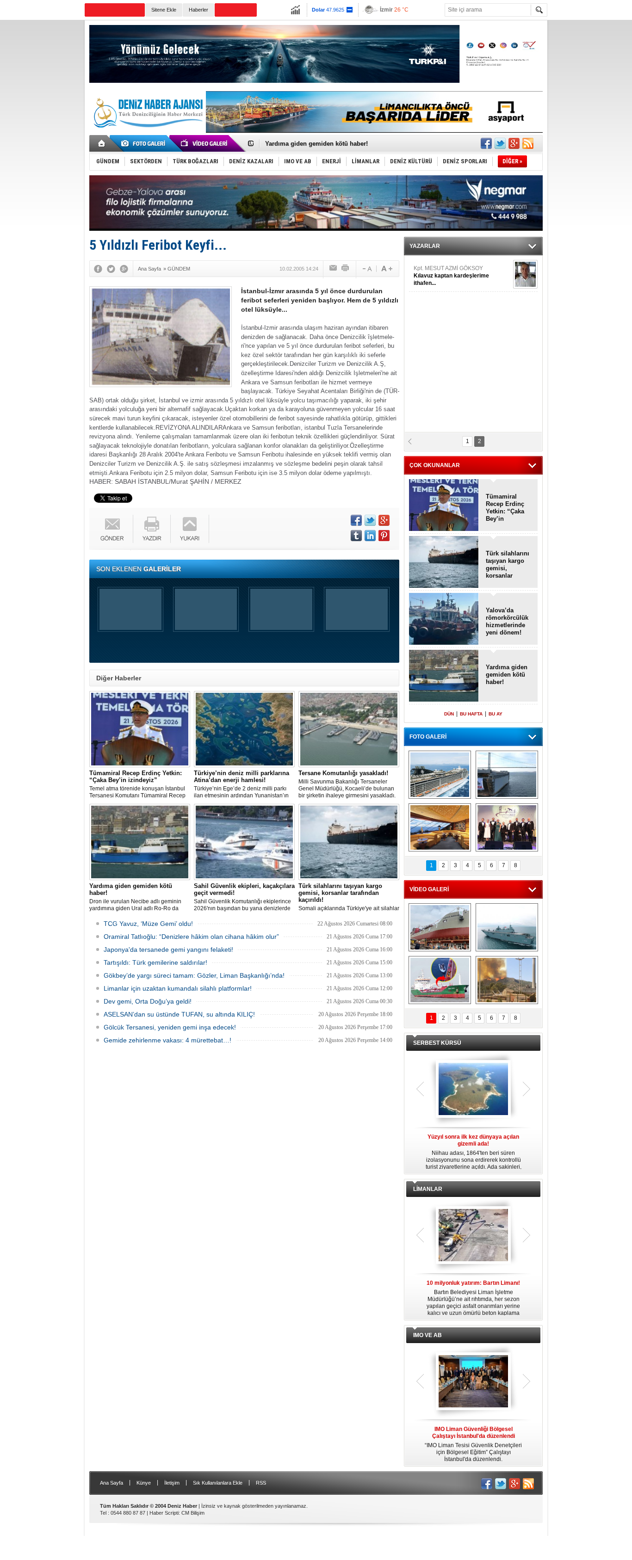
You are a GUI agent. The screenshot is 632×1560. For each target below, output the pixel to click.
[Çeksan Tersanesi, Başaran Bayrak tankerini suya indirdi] (440, 927)
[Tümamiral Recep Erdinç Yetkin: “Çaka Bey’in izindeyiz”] (139, 729)
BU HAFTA (471, 713)
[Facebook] (98, 269)
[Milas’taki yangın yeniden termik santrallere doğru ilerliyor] (507, 980)
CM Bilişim (192, 1513)
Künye (143, 1483)
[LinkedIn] (370, 535)
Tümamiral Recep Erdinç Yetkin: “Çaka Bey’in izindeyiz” (505, 508)
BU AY (495, 713)
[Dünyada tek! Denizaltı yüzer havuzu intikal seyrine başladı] (507, 775)
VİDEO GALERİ (429, 889)
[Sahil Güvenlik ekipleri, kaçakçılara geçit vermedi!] (244, 842)
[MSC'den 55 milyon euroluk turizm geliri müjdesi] (440, 827)
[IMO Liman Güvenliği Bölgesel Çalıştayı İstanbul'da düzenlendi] (473, 1382)
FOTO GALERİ (427, 737)
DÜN (449, 713)
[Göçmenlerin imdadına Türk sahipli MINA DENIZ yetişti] (440, 980)
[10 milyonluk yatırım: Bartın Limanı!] (473, 1236)
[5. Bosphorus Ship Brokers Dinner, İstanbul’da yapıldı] (507, 827)
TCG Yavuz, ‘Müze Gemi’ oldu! (148, 923)
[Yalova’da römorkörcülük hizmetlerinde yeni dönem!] (444, 619)
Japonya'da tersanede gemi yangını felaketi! (168, 949)
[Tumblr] (356, 535)
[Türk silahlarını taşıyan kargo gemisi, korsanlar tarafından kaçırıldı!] (348, 842)
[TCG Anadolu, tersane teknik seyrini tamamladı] (507, 927)
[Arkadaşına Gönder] (333, 269)
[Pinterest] (384, 535)
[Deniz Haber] (147, 133)
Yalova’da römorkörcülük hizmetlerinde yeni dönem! (507, 621)
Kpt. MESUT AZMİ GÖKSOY (451, 275)
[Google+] (124, 269)
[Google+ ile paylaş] (514, 143)
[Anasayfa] (102, 143)
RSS (261, 1483)
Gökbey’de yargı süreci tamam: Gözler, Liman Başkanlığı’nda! (194, 975)
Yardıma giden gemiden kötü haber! (506, 674)
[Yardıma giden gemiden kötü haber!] (139, 842)
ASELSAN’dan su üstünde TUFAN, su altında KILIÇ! (179, 1014)
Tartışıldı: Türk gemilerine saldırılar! (155, 962)
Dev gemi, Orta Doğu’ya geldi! (148, 1001)
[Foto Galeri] (145, 143)
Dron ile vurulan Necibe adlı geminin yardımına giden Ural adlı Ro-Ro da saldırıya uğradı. (135, 897)
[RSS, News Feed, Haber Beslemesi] (527, 143)
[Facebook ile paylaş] (486, 143)
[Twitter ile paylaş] (500, 143)
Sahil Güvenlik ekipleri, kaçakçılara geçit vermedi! (337, 143)
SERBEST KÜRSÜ (437, 1043)
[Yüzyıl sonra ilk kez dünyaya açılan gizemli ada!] (473, 1089)
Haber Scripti (164, 1513)
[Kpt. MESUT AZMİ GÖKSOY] (525, 274)
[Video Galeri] (205, 143)
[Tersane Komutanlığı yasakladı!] (348, 729)
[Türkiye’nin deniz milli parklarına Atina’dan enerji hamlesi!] (244, 729)
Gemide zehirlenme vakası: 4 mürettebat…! (167, 1040)
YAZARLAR (424, 246)
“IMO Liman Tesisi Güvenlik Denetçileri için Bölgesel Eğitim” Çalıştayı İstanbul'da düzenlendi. (473, 1444)
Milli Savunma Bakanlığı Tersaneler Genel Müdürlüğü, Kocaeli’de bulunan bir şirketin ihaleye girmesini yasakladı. (347, 784)
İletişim (172, 1483)
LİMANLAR (427, 1189)
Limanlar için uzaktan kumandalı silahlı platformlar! (178, 988)
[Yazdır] (345, 269)
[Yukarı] (190, 529)
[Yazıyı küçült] (366, 269)
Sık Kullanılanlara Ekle (217, 1483)
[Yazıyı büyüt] (386, 269)
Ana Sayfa (111, 1483)
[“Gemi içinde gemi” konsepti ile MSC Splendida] (440, 775)
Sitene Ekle (163, 9)
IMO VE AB (427, 1335)
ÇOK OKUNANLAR (434, 465)
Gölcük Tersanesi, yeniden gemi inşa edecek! (170, 1027)
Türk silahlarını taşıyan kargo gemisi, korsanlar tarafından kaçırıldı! (507, 565)
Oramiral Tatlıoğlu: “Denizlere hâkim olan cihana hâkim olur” (191, 936)
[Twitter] (111, 269)
